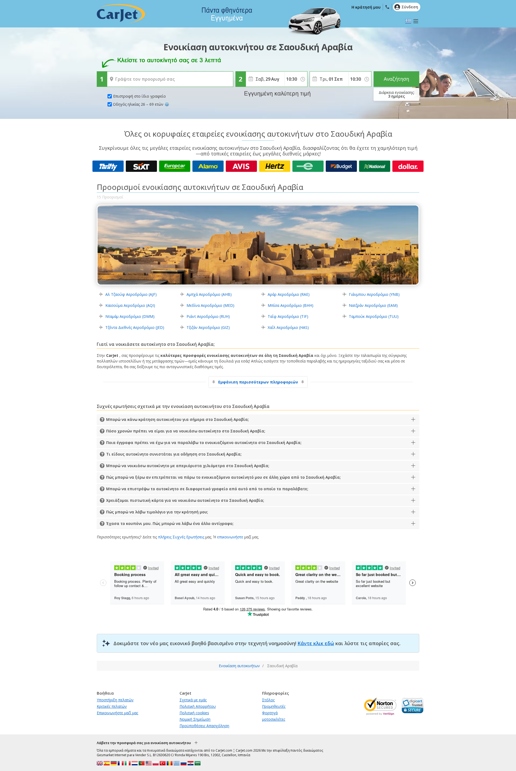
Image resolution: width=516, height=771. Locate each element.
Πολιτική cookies (194, 712)
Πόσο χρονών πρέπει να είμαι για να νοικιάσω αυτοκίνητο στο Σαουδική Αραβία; (185, 431)
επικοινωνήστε (230, 536)
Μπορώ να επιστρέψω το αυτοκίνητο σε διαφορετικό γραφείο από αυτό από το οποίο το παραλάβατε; (207, 488)
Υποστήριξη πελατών (115, 699)
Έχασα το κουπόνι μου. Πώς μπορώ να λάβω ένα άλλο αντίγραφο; (170, 523)
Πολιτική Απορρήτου (198, 706)
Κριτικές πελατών (112, 706)
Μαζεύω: (116, 75)
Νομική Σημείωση (195, 719)
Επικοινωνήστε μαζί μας (117, 712)
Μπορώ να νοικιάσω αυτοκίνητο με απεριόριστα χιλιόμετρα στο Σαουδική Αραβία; (187, 465)
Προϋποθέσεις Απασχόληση (204, 725)
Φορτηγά (270, 712)
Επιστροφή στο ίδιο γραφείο (139, 96)
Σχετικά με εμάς (193, 699)
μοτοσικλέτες (273, 719)
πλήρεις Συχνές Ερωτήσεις (181, 536)
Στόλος (268, 699)
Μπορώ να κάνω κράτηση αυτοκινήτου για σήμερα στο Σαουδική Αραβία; (177, 419)
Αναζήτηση (396, 79)
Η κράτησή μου (366, 7)
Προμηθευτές (273, 706)
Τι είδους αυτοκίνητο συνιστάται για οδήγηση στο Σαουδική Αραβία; (174, 454)
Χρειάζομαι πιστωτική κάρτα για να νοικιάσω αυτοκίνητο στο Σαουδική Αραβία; (185, 500)
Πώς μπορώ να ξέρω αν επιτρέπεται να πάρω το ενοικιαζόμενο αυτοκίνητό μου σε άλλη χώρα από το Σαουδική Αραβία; (223, 477)
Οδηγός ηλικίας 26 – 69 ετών (138, 104)
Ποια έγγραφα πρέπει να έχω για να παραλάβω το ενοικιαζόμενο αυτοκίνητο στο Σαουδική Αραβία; (204, 442)
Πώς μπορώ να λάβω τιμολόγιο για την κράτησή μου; (157, 511)
